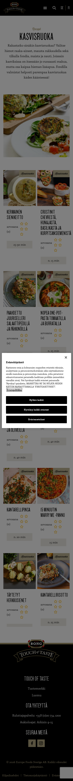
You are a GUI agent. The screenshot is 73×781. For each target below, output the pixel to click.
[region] (36, 390)
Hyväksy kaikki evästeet (36, 409)
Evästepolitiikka (14, 389)
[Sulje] (66, 357)
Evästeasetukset (36, 419)
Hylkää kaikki (36, 400)
